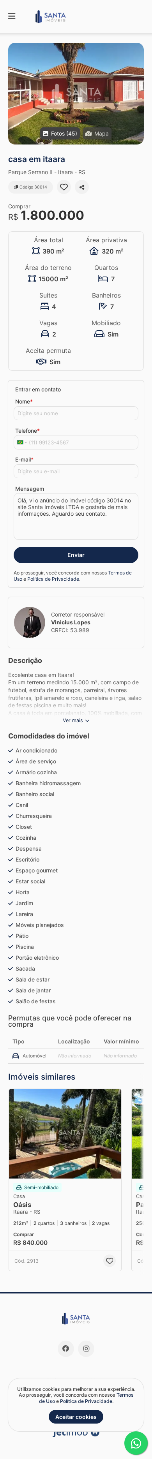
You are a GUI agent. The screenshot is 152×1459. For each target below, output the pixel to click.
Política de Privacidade (53, 579)
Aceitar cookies (76, 1416)
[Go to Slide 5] (73, 1168)
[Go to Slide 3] (62, 1168)
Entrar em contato (38, 389)
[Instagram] (86, 1349)
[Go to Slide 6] (79, 1168)
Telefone (27, 430)
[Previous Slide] (14, 93)
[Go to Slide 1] (51, 1168)
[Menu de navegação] (11, 16)
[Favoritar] (64, 187)
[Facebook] (66, 1349)
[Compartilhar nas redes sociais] (82, 187)
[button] (76, 93)
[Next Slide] (137, 93)
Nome (24, 401)
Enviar (76, 555)
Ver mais (73, 720)
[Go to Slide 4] (68, 1168)
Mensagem (29, 488)
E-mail (24, 459)
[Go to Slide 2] (57, 1168)
